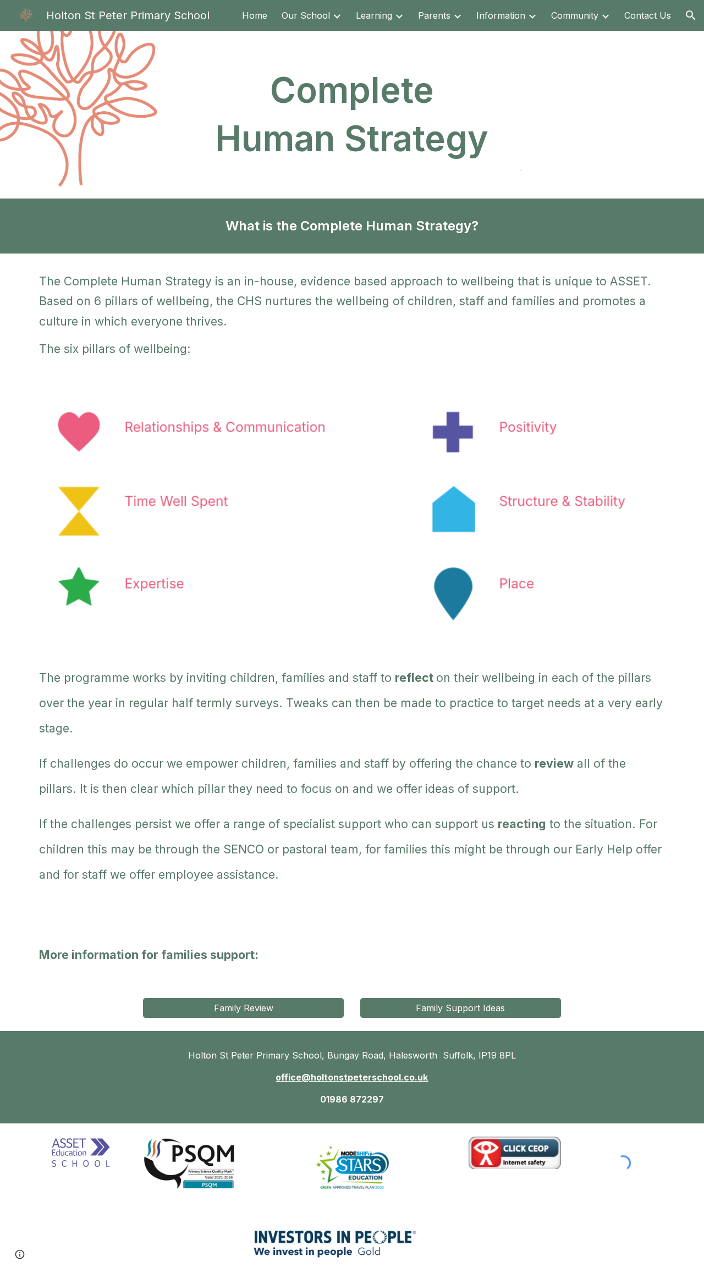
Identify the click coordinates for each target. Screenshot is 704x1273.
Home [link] (254, 15)
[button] (691, 15)
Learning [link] (374, 15)
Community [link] (574, 15)
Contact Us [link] (647, 15)
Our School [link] (306, 15)
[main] (352, 115)
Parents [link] (434, 15)
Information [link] (500, 15)
